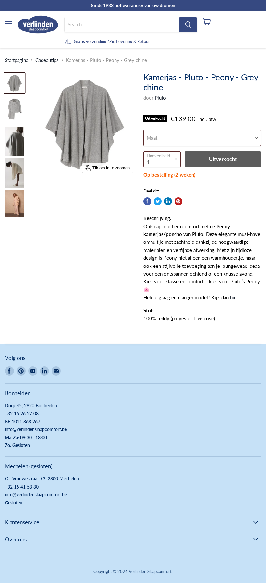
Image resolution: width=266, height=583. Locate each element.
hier (234, 297)
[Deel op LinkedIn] (168, 201)
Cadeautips (47, 60)
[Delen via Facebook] (147, 201)
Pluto (160, 98)
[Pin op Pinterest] (178, 201)
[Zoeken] (188, 24)
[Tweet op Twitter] (158, 201)
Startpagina (16, 60)
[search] (122, 24)
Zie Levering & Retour (129, 41)
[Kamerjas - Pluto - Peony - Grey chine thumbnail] (14, 83)
